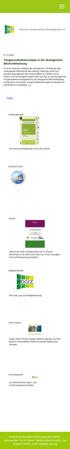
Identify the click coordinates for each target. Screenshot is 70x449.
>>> (29, 85)
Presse (8, 98)
